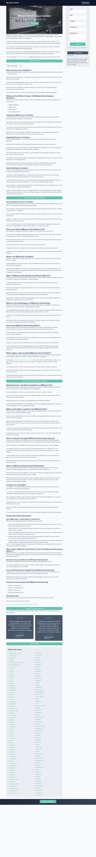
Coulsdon (12, 717)
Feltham (12, 683)
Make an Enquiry (48, 801)
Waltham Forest (40, 760)
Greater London (40, 717)
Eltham (38, 724)
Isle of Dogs (39, 689)
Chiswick (12, 697)
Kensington (13, 726)
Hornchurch (39, 790)
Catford (38, 659)
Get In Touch (77, 52)
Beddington (13, 704)
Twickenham (29, 604)
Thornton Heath (14, 710)
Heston (12, 699)
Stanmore (38, 710)
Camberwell (13, 758)
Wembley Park (13, 788)
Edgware (38, 714)
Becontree (38, 781)
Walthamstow (39, 758)
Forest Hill (12, 775)
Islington (38, 666)
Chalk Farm (39, 653)
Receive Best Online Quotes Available (34, 198)
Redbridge (38, 774)
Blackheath (39, 687)
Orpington (38, 740)
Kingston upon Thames (12, 604)
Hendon (38, 675)
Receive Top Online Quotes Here (34, 608)
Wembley (12, 772)
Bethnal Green (39, 692)
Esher (20, 604)
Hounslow (12, 676)
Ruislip (37, 685)
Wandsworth (13, 690)
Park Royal (12, 738)
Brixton (11, 736)
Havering (38, 792)
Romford (38, 788)
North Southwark (14, 779)
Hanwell (12, 713)
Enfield (38, 776)
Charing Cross (13, 765)
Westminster (13, 756)
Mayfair (12, 752)
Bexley (37, 772)
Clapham (12, 720)
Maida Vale (13, 754)
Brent (37, 673)
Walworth (12, 777)
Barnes (12, 681)
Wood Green (39, 730)
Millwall (38, 682)
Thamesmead (39, 767)
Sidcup (38, 744)
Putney (11, 678)
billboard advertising (23, 57)
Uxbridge (38, 671)
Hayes (11, 740)
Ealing (11, 731)
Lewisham (38, 664)
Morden (12, 660)
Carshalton (12, 687)
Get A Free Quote (34, 643)
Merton (11, 669)
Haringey (38, 719)
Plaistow (38, 735)
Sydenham (12, 763)
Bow (37, 703)
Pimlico (12, 742)
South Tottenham (40, 726)
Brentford (12, 685)
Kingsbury (38, 662)
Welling (38, 756)
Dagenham (39, 783)
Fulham (12, 692)
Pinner (37, 698)
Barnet (37, 751)
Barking (38, 765)
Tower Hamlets (40, 694)
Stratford (38, 733)
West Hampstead (14, 784)
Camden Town (13, 791)
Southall (12, 729)
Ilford (37, 769)
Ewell (23, 604)
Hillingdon (12, 747)
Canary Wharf (39, 696)
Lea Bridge (39, 721)
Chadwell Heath (40, 785)
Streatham (12, 708)
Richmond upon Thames (16, 662)
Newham (38, 742)
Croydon (12, 724)
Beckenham (13, 786)
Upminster (38, 795)
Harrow (38, 657)
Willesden (12, 768)
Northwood (39, 728)
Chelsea (12, 722)
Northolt (12, 770)
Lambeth (12, 733)
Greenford (12, 745)
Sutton (11, 674)
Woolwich (38, 737)
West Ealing (13, 715)
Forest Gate (39, 747)
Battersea (12, 706)
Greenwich (38, 678)
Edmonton (38, 763)
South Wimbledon (14, 665)
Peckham (12, 781)
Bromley (38, 708)
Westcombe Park (40, 705)
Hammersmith (13, 701)
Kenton (38, 669)
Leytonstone (39, 753)
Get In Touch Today (34, 61)
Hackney (38, 701)
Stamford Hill (39, 712)
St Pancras (39, 655)
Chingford (38, 779)
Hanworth (12, 667)
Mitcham (12, 671)
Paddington (13, 749)
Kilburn (11, 761)
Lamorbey (38, 749)
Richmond (35, 604)
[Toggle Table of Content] (19, 66)
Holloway (38, 680)
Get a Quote (34, 23)
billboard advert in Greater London (23, 360)
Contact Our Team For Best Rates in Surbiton (34, 381)
